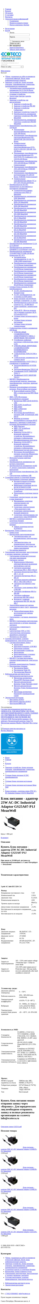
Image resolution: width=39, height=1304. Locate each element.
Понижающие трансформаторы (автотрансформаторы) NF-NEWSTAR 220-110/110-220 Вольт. (25, 138)
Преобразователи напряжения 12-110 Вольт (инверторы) (25, 264)
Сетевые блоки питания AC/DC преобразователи (21, 288)
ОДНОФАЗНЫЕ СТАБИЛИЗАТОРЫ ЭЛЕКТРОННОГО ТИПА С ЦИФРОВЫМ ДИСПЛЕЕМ (24, 335)
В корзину (4, 838)
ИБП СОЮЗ (18, 430)
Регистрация (10, 28)
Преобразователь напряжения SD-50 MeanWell (25, 237)
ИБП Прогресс (19, 426)
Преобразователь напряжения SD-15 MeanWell (25, 217)
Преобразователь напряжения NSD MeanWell (25, 197)
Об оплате (9, 13)
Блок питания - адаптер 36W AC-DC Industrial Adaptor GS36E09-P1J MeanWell (19, 1169)
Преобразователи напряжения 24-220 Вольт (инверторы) (25, 276)
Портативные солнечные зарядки (22, 479)
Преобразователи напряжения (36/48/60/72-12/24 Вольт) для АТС (22, 248)
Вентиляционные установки (24, 654)
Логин (12, 33)
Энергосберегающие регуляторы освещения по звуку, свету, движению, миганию (24, 607)
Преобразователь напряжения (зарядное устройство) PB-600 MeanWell (25, 122)
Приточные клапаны (21, 648)
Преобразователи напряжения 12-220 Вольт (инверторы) (25, 268)
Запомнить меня (18, 41)
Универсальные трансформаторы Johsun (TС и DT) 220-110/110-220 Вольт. (25, 181)
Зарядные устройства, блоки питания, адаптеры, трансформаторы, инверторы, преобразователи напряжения (20, 84)
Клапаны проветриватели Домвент (23, 664)
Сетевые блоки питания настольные (18, 781)
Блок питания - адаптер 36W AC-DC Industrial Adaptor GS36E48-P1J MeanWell (19, 1209)
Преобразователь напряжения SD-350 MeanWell (25, 233)
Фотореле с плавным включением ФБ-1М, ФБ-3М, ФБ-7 (24, 601)
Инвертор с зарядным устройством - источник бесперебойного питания (23, 423)
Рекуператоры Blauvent (22, 672)
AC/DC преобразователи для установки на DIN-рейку (24, 296)
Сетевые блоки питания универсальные (23, 325)
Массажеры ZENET (17, 699)
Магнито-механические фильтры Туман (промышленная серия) (26, 688)
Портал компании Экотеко (19, 25)
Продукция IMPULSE (18, 703)
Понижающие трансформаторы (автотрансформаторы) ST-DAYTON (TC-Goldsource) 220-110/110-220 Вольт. (25, 156)
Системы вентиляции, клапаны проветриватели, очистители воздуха (19, 640)
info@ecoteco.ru (24, 1294)
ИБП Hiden (18, 407)
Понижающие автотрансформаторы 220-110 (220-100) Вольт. (25, 131)
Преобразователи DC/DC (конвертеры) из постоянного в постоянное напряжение (21, 186)
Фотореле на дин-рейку (18, 637)
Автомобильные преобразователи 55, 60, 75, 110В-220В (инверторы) (24, 259)
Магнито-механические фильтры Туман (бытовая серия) (25, 683)
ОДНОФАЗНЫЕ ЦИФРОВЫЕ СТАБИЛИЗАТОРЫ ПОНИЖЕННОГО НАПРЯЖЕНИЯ (25, 349)
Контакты (8, 17)
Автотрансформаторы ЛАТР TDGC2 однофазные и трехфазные (23, 362)
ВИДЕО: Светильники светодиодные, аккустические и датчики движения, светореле (24, 623)
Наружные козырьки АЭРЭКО (25, 646)
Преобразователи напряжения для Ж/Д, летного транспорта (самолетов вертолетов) (23, 468)
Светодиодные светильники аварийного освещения (20, 634)
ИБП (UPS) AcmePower (22, 405)
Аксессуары (18, 644)
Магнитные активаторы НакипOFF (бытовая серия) (24, 679)
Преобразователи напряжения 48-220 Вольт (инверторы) (25, 284)
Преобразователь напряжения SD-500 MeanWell (25, 241)
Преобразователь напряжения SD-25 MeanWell (25, 229)
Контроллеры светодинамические (22, 534)
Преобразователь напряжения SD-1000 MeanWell (25, 213)
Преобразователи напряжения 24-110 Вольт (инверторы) (25, 272)
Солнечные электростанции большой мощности (24, 512)
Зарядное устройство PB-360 (24, 106)
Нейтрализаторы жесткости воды (17, 674)
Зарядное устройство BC (23, 104)
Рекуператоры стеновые (18, 666)
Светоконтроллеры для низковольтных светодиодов (24, 543)
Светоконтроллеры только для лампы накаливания (25, 547)
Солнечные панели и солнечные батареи (20, 477)
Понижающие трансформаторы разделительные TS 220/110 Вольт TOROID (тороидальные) (25, 175)
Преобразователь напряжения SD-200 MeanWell (25, 225)
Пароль (12, 37)
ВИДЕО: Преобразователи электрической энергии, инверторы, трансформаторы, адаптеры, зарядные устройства (23, 382)
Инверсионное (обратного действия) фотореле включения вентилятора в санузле (25, 564)
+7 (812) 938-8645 (11, 1294)
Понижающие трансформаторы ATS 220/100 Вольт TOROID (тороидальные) (25, 163)
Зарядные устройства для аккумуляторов (19, 101)
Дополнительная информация (16, 19)
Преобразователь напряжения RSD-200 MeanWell (25, 205)
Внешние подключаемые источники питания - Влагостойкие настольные (23, 388)
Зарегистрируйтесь (17, 47)
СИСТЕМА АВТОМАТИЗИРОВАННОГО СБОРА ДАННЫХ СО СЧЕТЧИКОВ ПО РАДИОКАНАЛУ (19, 713)
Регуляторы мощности (18, 550)
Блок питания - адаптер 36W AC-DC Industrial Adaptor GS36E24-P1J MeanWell (19, 1189)
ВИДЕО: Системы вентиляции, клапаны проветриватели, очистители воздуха (24, 660)
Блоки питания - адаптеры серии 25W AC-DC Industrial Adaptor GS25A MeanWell (21, 792)
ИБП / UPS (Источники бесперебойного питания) (19, 398)
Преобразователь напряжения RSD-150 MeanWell (25, 201)
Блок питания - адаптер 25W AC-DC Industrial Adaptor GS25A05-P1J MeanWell (19, 1232)
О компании (14, 21)
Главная (8, 9)
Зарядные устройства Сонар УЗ (25, 112)
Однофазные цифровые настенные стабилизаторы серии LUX (26, 342)
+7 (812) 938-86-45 (7, 61)
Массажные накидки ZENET (20, 701)
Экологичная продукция (14, 698)
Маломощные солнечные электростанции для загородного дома (23, 503)
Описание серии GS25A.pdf (11, 1127)
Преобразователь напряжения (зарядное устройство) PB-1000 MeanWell (25, 116)
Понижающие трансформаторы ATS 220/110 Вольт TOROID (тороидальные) (25, 169)
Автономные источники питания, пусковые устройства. (22, 93)
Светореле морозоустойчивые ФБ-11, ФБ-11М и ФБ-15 (25, 581)
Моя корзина (5, 71)
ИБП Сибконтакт (20, 409)
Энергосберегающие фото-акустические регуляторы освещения (24, 613)
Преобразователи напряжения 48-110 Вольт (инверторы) (25, 280)
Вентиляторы (19, 652)
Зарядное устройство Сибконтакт (21, 109)
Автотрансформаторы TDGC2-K (26, 369)
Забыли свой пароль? (17, 49)
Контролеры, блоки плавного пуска (18, 530)
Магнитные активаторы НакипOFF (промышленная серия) (24, 694)
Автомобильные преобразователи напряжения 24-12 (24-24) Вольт (22, 89)
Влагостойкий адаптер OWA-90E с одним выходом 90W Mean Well (26, 393)
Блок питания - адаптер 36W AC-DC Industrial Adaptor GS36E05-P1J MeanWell (19, 1149)
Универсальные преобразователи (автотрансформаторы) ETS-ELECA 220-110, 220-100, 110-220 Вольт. (25, 147)
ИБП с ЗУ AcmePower (22, 428)
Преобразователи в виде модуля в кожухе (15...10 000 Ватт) (25, 303)
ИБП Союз (18, 411)
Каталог (8, 11)
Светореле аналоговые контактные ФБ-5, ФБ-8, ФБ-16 (25, 569)
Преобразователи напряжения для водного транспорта (22, 463)
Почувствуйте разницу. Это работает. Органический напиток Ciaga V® (17, 720)
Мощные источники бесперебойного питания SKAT (25, 419)
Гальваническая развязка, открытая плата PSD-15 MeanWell (23, 192)
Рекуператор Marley (21, 668)
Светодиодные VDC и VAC (20, 631)
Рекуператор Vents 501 (22, 670)
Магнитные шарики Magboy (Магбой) (15, 723)
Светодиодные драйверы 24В (20, 475)
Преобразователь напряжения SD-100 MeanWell (25, 209)
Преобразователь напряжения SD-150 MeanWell (25, 221)
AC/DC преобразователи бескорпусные (23, 292)
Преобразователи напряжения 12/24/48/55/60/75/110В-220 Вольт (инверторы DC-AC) (22, 253)
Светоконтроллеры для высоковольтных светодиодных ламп (25, 538)
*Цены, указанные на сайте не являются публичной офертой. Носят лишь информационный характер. (20, 78)
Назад (7, 758)
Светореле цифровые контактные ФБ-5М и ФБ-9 (24, 596)
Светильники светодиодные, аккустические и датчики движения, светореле (21, 553)
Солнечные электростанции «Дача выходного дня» (24, 508)
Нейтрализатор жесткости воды (21, 676)
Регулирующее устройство (24, 650)
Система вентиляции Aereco (20, 642)
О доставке (9, 15)
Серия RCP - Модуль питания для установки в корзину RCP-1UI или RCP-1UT (25, 312)
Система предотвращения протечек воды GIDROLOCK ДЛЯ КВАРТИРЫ (16, 710)
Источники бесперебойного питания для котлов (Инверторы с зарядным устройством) (26, 454)
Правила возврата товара (19, 23)
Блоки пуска (14, 532)
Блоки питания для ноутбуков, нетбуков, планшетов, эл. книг (25, 299)
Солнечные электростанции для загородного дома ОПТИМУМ (26, 516)
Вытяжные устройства (22, 656)
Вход (7, 31)
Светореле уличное (17, 560)
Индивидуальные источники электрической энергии (24, 482)
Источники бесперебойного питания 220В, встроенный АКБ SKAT (26, 414)
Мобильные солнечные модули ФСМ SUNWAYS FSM (25, 486)
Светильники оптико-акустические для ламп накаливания (23, 557)
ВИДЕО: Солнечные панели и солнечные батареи (21, 520)
